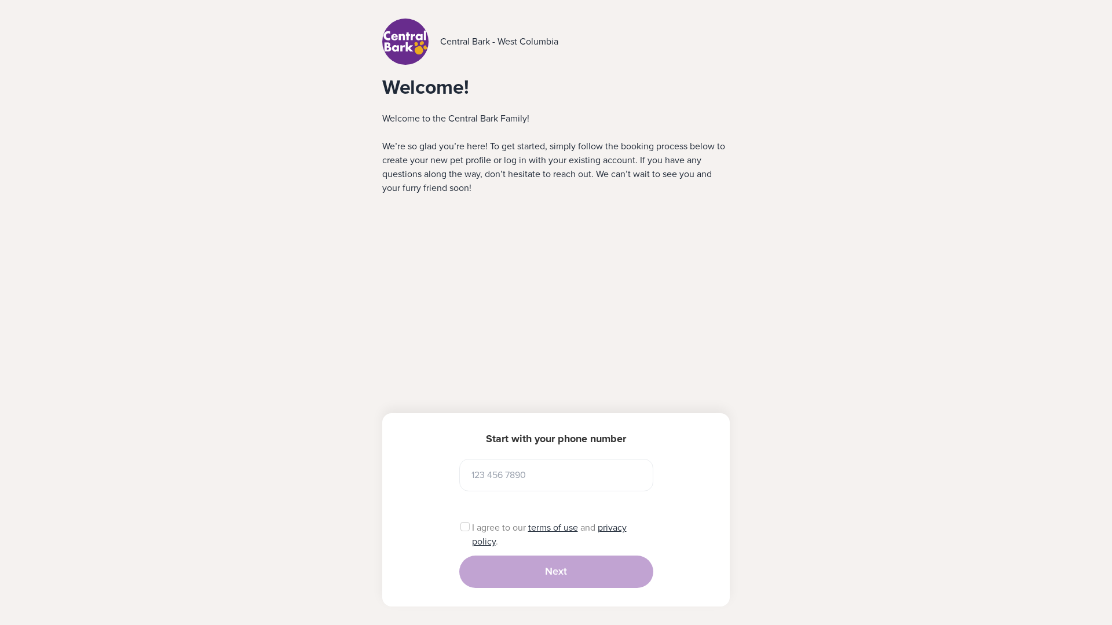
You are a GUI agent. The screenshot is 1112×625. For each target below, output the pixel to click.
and (588, 528)
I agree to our (500, 528)
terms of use (553, 528)
